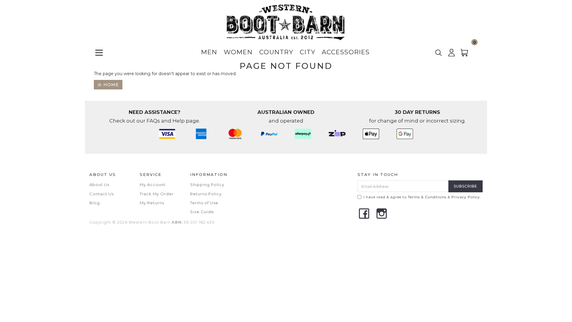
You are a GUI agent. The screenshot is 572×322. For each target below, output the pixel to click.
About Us (99, 184)
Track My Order (157, 193)
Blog (94, 202)
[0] (468, 55)
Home (110, 84)
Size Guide (202, 211)
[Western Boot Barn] (285, 22)
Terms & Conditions (427, 197)
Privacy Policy (465, 197)
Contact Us (101, 193)
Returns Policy (206, 193)
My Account (153, 184)
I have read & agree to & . (422, 197)
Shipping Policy (207, 184)
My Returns (152, 202)
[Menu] (99, 52)
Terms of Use (204, 202)
